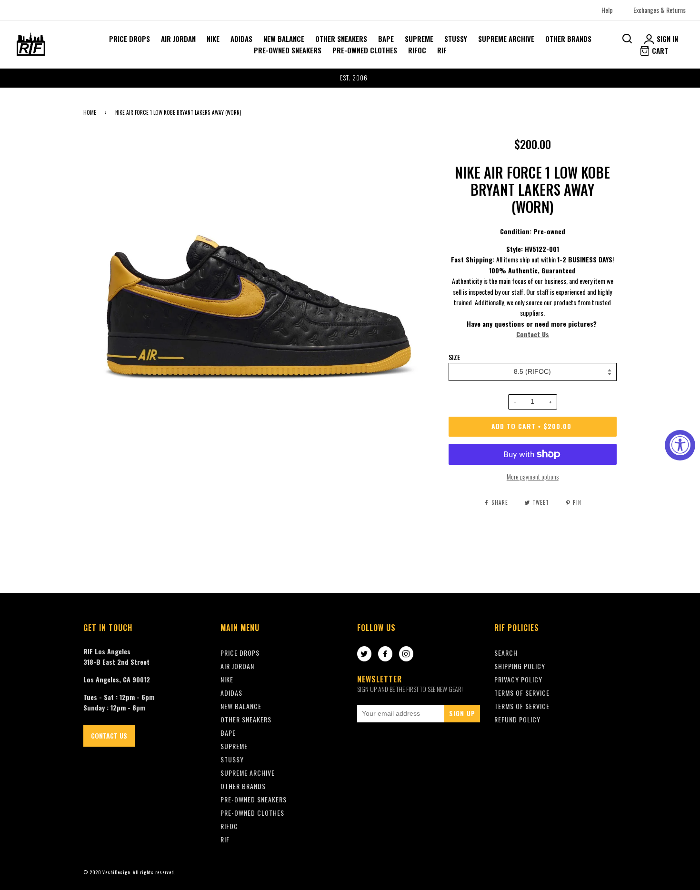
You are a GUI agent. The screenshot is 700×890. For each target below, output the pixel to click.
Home (89, 112)
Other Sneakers (341, 38)
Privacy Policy (518, 679)
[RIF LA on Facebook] (385, 654)
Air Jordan (178, 38)
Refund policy (517, 719)
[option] (350, 78)
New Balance (283, 38)
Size (454, 357)
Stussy (455, 38)
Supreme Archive (506, 38)
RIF (442, 50)
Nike (213, 38)
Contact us (109, 735)
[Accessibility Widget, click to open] (680, 445)
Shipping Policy (519, 666)
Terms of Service (522, 706)
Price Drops (129, 38)
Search (506, 653)
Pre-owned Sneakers (287, 50)
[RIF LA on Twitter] (364, 654)
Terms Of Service (522, 693)
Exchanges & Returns (659, 10)
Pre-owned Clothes (364, 50)
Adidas (241, 38)
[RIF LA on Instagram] (406, 654)
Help (607, 10)
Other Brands (568, 38)
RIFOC (417, 50)
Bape (386, 38)
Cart (659, 50)
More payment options (533, 476)
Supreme (419, 38)
